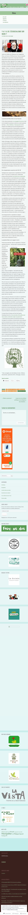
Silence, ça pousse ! (7, 398)
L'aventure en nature (5, 492)
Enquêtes (3, 389)
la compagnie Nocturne (18, 121)
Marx (6, 391)
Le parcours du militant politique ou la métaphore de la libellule (20, 400)
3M (2, 831)
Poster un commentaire (22, 391)
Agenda (4, 18)
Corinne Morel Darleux (12, 389)
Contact (5, 20)
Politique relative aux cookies (12, 909)
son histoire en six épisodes (19, 176)
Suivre (4, 514)
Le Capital (3, 391)
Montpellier (6, 833)
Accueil (4, 17)
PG (12, 834)
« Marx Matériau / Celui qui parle (13, 124)
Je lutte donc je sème (6, 490)
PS (6, 835)
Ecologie (18, 389)
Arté (6, 389)
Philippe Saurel (18, 834)
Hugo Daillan (11, 36)
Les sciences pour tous (6, 495)
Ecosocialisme (22, 389)
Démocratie (5, 831)
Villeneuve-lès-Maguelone (12, 391)
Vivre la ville (3, 498)
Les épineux (5, 22)
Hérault (12, 831)
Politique (3, 835)
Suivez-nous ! (4, 504)
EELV (8, 831)
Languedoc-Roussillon (18, 831)
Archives (3, 484)
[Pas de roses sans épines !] (14, 5)
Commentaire (21, 422)
